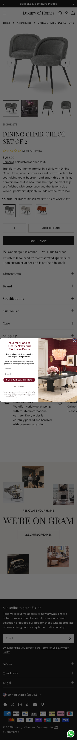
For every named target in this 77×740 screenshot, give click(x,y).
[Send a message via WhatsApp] (70, 733)
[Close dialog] (74, 340)
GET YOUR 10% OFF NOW (19, 380)
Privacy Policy (10, 396)
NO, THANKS (19, 386)
